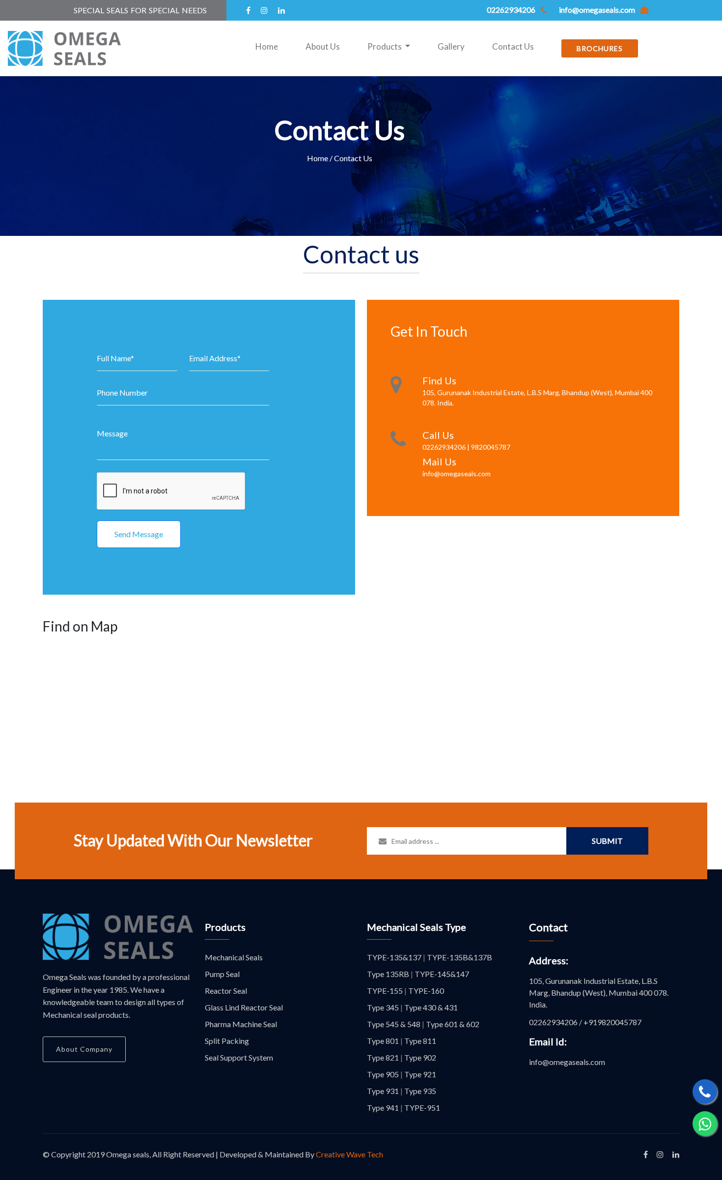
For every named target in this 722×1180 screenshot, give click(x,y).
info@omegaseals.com (567, 1061)
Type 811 (420, 1040)
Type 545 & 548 (393, 1024)
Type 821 (383, 1057)
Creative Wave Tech (349, 1154)
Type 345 (383, 1007)
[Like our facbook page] (645, 1154)
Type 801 (383, 1040)
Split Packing (227, 1040)
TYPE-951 (422, 1107)
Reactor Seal (226, 990)
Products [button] (385, 46)
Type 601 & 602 (452, 1024)
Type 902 (420, 1057)
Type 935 (420, 1090)
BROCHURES (600, 48)
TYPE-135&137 (394, 957)
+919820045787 (612, 1022)
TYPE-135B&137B (459, 957)
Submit (607, 840)
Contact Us (513, 46)
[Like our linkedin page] (675, 1154)
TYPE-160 (426, 990)
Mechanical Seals (234, 957)
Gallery (451, 46)
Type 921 (420, 1074)
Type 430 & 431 (431, 1007)
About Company (84, 1049)
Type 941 (383, 1107)
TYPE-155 (385, 990)
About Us (322, 46)
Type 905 (383, 1074)
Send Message (138, 534)
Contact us (361, 254)
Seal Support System (239, 1057)
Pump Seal (222, 974)
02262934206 (553, 1022)
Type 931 (383, 1090)
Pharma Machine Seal (241, 1024)
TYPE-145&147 (442, 974)
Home (268, 46)
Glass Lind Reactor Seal (244, 1007)
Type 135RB (388, 974)
